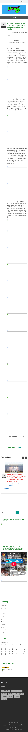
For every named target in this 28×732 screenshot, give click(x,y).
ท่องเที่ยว (3, 613)
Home (4, 722)
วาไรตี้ (2, 627)
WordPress (19, 729)
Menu (21, 1)
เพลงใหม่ (3, 632)
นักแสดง (3, 619)
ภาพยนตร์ (3, 624)
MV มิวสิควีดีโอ (4, 605)
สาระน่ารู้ (3, 630)
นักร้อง (2, 616)
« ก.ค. (2, 658)
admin (8, 439)
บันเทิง (2, 621)
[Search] (17, 512)
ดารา (2, 611)
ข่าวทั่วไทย (16, 436)
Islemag (8, 729)
